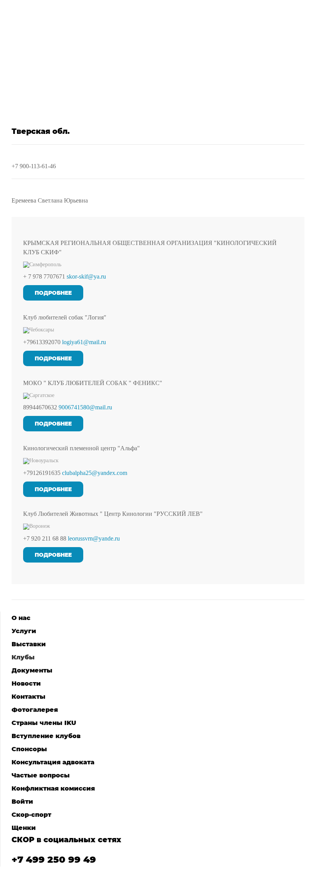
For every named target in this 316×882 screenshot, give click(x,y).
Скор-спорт (31, 814)
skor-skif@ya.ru (86, 276)
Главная (34, 85)
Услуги (24, 631)
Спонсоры (29, 749)
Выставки (29, 644)
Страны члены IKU (44, 723)
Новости (26, 683)
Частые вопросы (41, 775)
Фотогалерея (35, 709)
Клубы (65, 85)
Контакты (28, 696)
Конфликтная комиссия (53, 788)
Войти (22, 801)
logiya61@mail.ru (84, 342)
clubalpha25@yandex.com (94, 473)
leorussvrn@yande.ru (94, 538)
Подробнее (53, 292)
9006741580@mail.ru (85, 407)
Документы (32, 670)
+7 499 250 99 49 (54, 859)
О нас (21, 618)
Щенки (24, 827)
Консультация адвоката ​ (54, 762)
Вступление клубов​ (46, 736)
